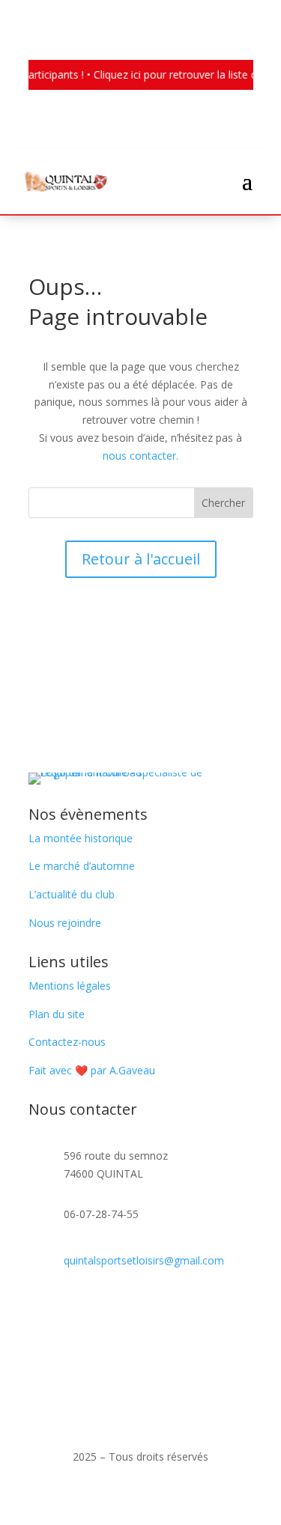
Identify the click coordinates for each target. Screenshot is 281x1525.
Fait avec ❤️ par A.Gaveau (91, 1070)
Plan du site (56, 1014)
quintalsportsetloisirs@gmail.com (144, 1260)
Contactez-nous (67, 1042)
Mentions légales (69, 985)
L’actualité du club (71, 894)
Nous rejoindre (64, 923)
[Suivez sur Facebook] (40, 1310)
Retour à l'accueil (141, 559)
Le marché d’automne (81, 866)
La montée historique (80, 838)
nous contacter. (140, 455)
